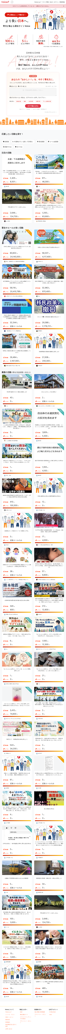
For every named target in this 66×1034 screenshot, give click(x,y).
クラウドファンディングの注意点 (25, 1017)
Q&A (21, 1012)
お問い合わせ (8, 1028)
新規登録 (62, 2)
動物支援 (18, 101)
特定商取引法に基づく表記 (11, 1025)
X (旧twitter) (52, 1012)
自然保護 (31, 101)
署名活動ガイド (24, 1014)
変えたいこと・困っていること (18, 86)
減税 (25, 101)
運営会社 (7, 1019)
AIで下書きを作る (33, 106)
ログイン (56, 2)
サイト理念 (45, 2)
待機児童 (38, 101)
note (50, 1014)
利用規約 (7, 1022)
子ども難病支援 (47, 101)
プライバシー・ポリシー (25, 1021)
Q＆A (51, 2)
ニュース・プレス (9, 1014)
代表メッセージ (9, 1017)
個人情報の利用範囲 (40, 1012)
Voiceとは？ (38, 2)
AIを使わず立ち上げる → (50, 112)
